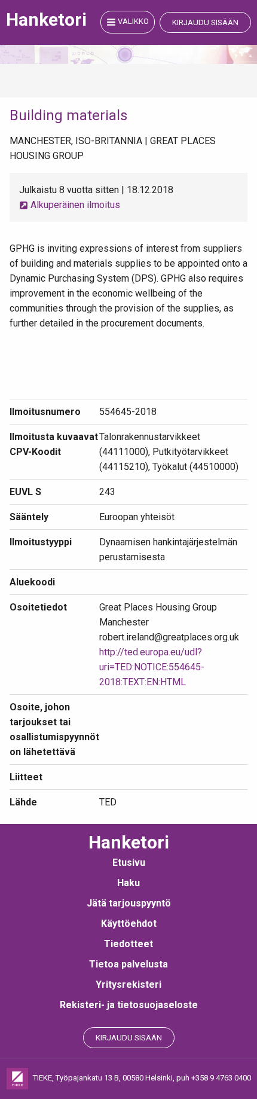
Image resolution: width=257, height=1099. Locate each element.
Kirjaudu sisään (205, 22)
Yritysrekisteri (128, 984)
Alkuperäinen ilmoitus (74, 204)
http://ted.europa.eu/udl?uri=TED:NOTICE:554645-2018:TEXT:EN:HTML (151, 667)
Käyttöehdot (129, 923)
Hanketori (46, 19)
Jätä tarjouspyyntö (129, 903)
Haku (128, 883)
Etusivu (128, 862)
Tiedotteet (128, 944)
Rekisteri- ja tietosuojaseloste (129, 1005)
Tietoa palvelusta (128, 964)
